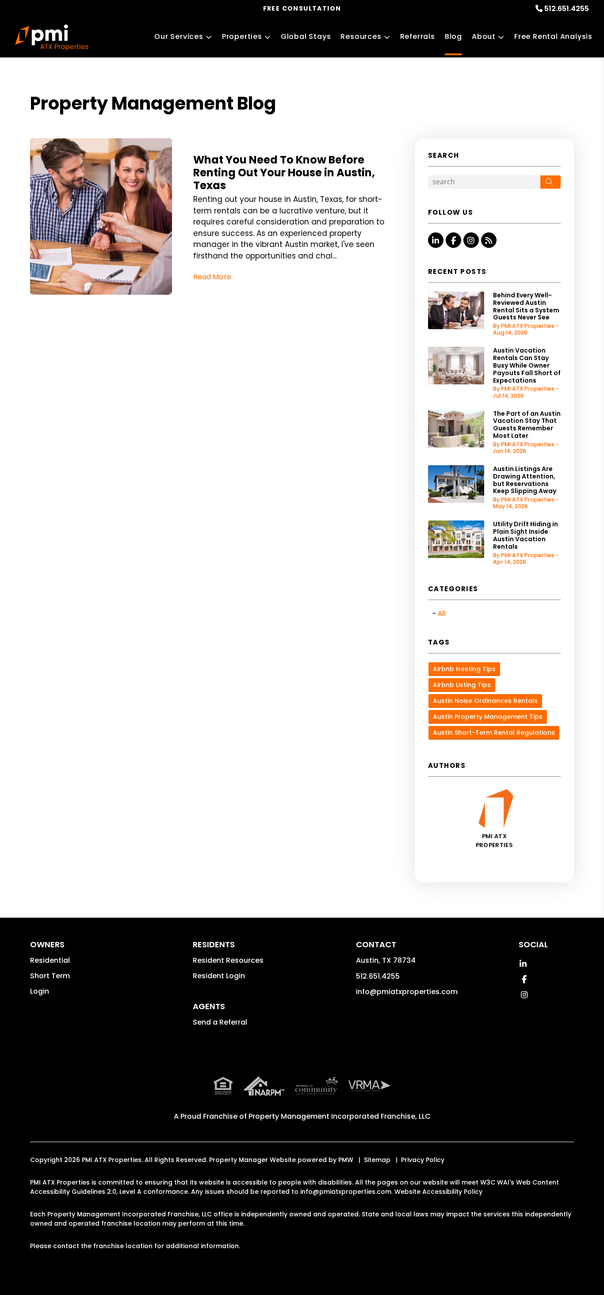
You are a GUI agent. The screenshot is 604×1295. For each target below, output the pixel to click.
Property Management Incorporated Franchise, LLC (339, 1116)
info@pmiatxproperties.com (407, 992)
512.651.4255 (566, 9)
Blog (453, 36)
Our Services (178, 36)
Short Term (50, 976)
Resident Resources (228, 960)
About (484, 36)
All (442, 613)
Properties (242, 36)
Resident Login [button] (219, 976)
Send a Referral (220, 1022)
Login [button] (39, 991)
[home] (51, 37)
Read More (212, 277)
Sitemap (377, 1159)
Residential (50, 960)
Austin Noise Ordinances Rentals (485, 700)
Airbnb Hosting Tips (464, 669)
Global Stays (306, 36)
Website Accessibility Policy (438, 1191)
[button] (435, 240)
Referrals (417, 36)
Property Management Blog (153, 103)
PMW (345, 1159)
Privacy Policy (422, 1159)
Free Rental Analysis (553, 36)
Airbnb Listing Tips (462, 684)
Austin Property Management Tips (488, 716)
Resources (360, 36)
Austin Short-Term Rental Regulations (494, 732)
